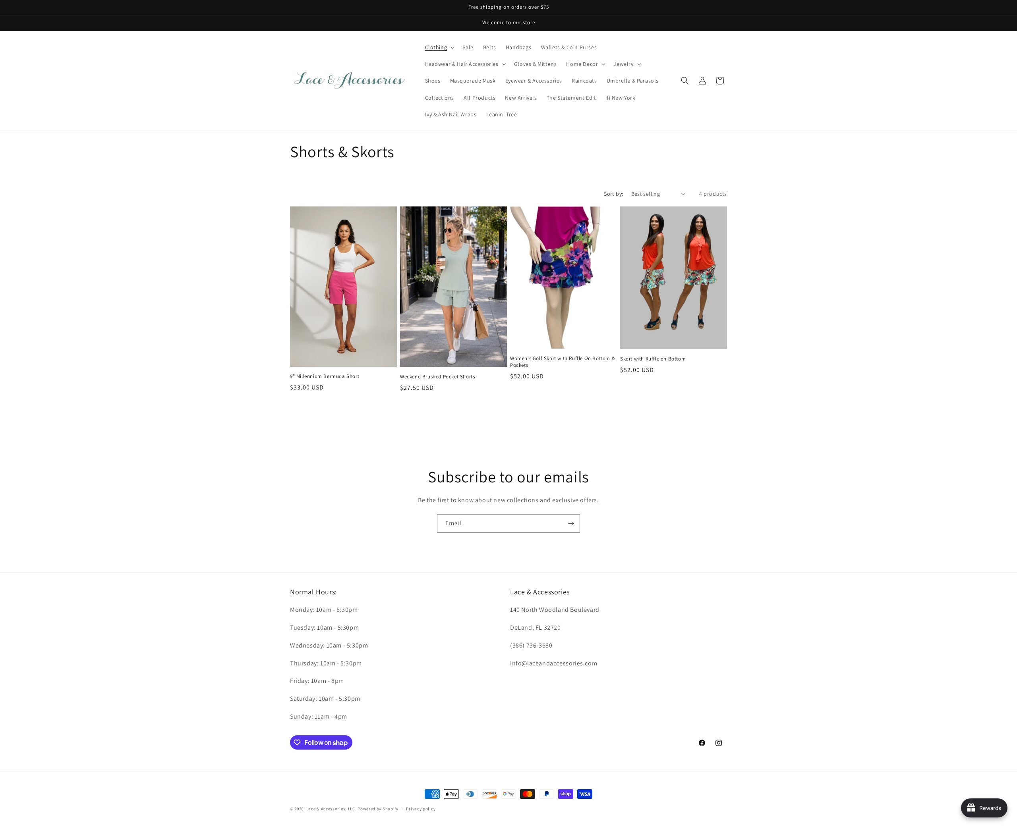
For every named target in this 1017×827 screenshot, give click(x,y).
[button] (439, 47)
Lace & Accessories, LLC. (331, 809)
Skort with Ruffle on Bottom (653, 359)
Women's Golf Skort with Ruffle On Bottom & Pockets (562, 361)
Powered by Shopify (378, 809)
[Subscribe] (571, 523)
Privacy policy (420, 809)
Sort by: (613, 193)
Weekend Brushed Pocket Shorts (437, 377)
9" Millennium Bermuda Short (324, 376)
